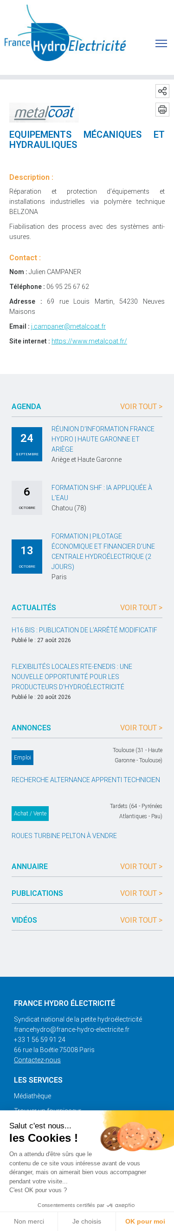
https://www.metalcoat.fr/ (89, 341)
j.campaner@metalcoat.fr (68, 326)
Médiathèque (32, 1096)
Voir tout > (141, 406)
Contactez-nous (37, 1060)
